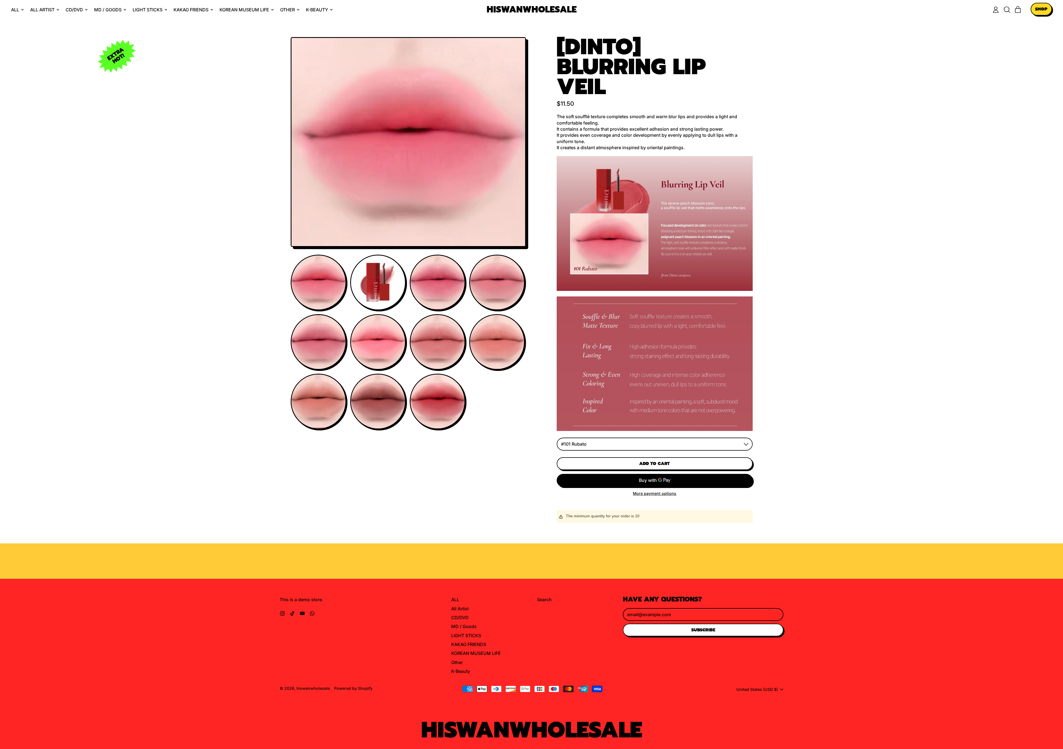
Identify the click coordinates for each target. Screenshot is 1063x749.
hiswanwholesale (532, 10)
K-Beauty (460, 671)
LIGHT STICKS (466, 635)
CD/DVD (460, 617)
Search (544, 599)
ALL (455, 599)
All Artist (460, 608)
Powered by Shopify (353, 688)
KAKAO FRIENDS (468, 644)
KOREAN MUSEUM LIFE (476, 653)
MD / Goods (464, 626)
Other (457, 662)
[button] (1007, 10)
